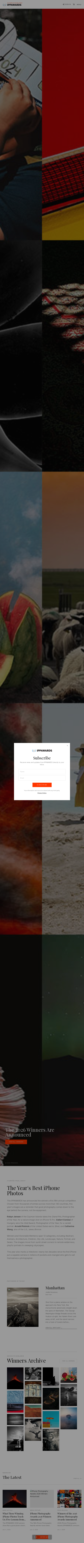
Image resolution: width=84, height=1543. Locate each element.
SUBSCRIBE (42, 785)
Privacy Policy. (42, 793)
